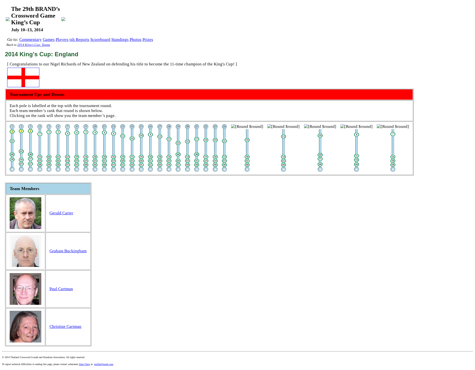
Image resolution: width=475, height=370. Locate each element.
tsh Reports (79, 39)
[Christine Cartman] (12, 141)
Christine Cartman (65, 326)
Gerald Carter (61, 213)
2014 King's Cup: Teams (33, 45)
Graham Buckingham (68, 251)
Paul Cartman (61, 288)
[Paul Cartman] (12, 155)
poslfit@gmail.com (103, 364)
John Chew (84, 364)
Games (49, 39)
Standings (120, 39)
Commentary (30, 39)
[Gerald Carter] (12, 132)
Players (62, 39)
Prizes (147, 39)
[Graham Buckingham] (12, 160)
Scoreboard (100, 39)
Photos (136, 39)
